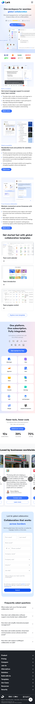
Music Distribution (24, 699)
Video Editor (17, 699)
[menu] (17, 672)
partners (23, 584)
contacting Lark (7, 586)
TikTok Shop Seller (9, 699)
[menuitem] (17, 655)
